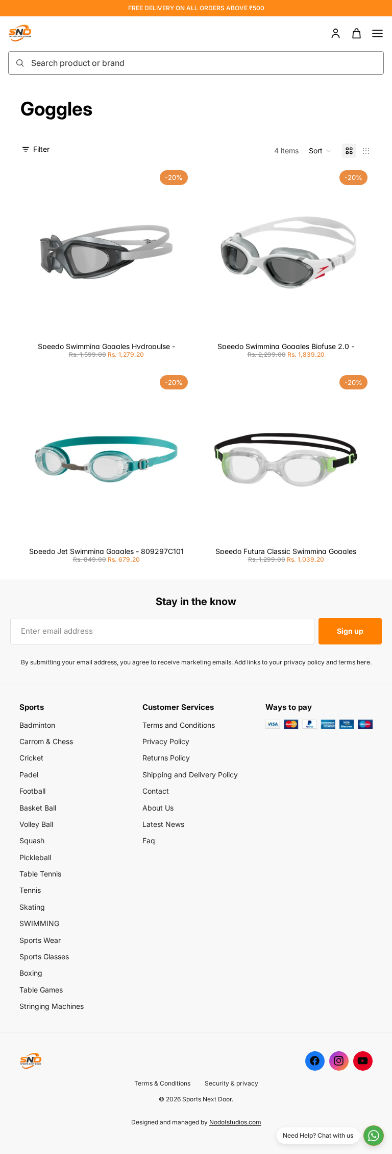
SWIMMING (39, 923)
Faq (148, 840)
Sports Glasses (44, 956)
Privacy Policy (165, 741)
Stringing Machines (51, 1006)
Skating (32, 907)
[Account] (335, 33)
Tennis (30, 890)
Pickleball (35, 857)
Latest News (163, 824)
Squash (31, 840)
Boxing (30, 972)
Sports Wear (40, 940)
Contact (155, 791)
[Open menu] (377, 33)
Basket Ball (37, 807)
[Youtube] (363, 1061)
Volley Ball (36, 824)
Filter (41, 149)
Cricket (31, 757)
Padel (28, 774)
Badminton (37, 725)
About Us (158, 807)
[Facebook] (315, 1061)
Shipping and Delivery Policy (190, 774)
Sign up (350, 631)
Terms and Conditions (178, 725)
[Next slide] (176, 252)
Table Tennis (40, 873)
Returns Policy (166, 757)
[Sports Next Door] (30, 33)
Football (32, 791)
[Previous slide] (35, 252)
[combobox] (204, 63)
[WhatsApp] (373, 1135)
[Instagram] (339, 1061)
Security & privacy (231, 1083)
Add (184, 321)
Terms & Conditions (162, 1083)
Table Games (41, 989)
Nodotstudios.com (235, 1122)
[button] (320, 151)
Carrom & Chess (46, 741)
